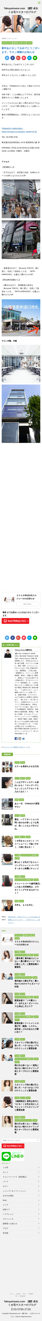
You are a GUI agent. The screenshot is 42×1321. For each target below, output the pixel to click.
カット (5, 1172)
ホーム (12, 1294)
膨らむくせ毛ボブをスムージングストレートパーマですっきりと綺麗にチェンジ (27, 865)
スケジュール (8, 747)
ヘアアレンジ (8, 1214)
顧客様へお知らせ (19, 747)
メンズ (5, 1205)
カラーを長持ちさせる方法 (27, 766)
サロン (25, 1294)
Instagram (22, 1296)
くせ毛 (5, 1167)
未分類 (5, 1233)
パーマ (5, 1182)
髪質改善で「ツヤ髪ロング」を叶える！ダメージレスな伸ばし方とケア (27, 1003)
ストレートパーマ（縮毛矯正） (15, 1177)
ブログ (28, 747)
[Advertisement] (21, 468)
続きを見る (27, 604)
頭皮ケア (6, 1209)
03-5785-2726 (22, 1309)
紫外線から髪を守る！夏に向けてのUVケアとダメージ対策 (27, 984)
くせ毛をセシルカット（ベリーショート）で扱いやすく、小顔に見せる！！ (27, 844)
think (5, 1200)
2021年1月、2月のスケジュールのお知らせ (24, 917)
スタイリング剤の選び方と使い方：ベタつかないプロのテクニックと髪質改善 (27, 1045)
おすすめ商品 (8, 1196)
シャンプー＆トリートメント (14, 1191)
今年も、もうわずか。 (25, 905)
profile (18, 1294)
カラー (5, 1186)
